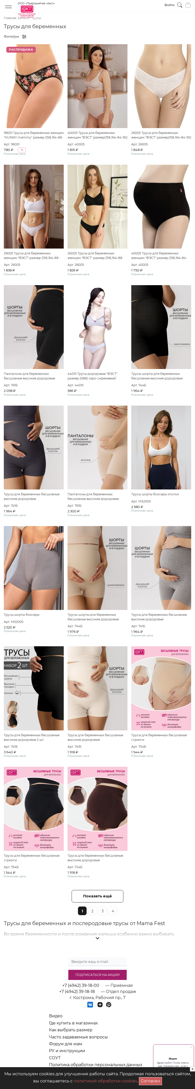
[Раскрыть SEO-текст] (97, 938)
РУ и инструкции (67, 1050)
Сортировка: (163, 36)
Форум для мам (65, 1043)
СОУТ (54, 1057)
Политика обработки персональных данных (95, 1064)
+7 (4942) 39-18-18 (77, 991)
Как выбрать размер (70, 1029)
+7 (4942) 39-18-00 (80, 985)
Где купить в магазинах (73, 1023)
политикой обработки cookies (105, 1081)
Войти (169, 5)
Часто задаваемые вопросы (78, 1037)
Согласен (151, 1080)
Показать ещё (97, 896)
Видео (55, 1016)
